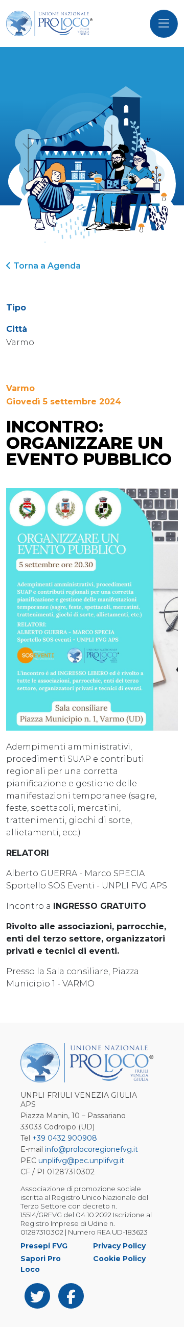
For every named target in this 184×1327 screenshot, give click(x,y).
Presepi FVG (43, 1245)
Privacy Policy (119, 1245)
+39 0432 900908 (64, 1138)
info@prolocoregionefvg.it (91, 1149)
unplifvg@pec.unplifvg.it (81, 1160)
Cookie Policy (119, 1258)
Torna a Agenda (46, 266)
